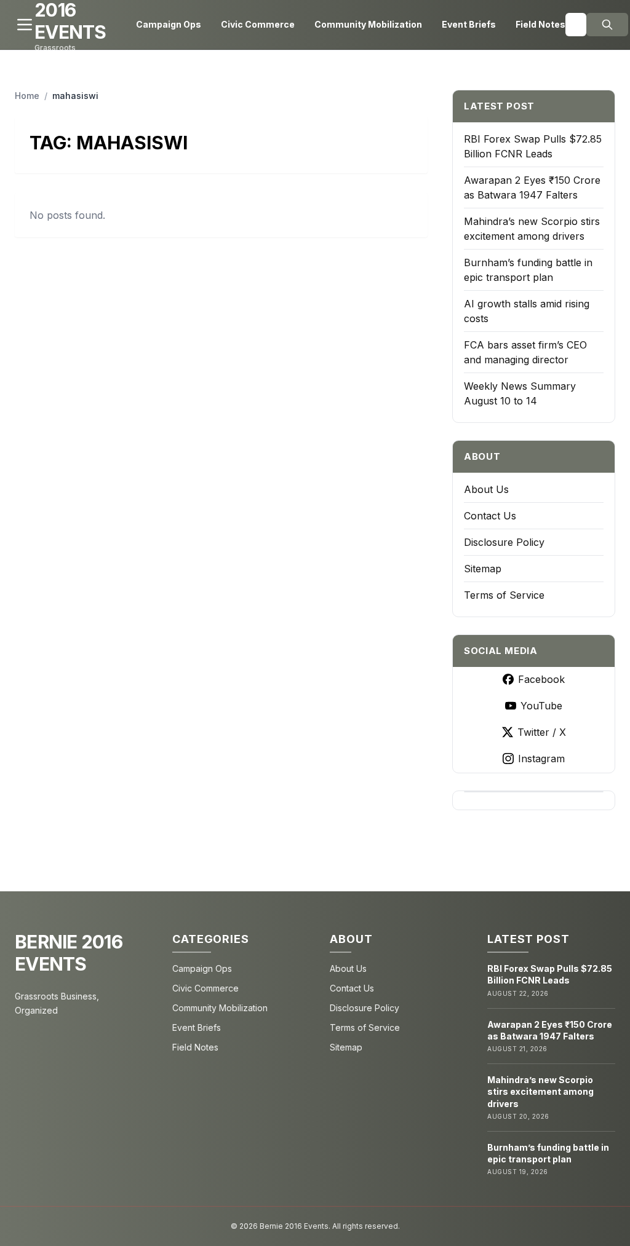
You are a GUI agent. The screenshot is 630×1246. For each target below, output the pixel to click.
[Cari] (607, 24)
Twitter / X (541, 732)
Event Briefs (469, 24)
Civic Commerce (258, 24)
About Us (486, 489)
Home (27, 95)
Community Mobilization (368, 24)
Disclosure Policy (504, 542)
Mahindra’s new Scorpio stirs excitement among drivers (540, 1091)
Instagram (541, 758)
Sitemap (482, 568)
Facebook (541, 679)
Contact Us (490, 516)
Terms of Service (504, 595)
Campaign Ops (168, 24)
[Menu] (24, 24)
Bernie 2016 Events (68, 953)
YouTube (541, 706)
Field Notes (540, 24)
